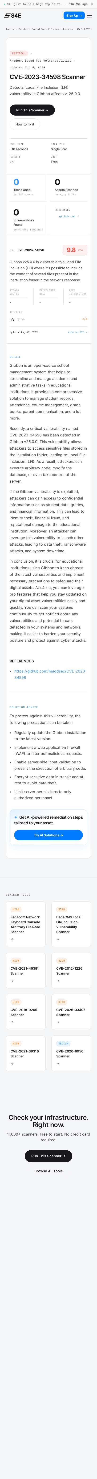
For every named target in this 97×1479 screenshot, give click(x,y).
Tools (10, 29)
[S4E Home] (12, 15)
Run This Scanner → (32, 110)
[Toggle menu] (89, 15)
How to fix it (25, 124)
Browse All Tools (48, 1171)
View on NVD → (77, 332)
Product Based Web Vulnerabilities (45, 29)
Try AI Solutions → (48, 835)
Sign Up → (74, 15)
